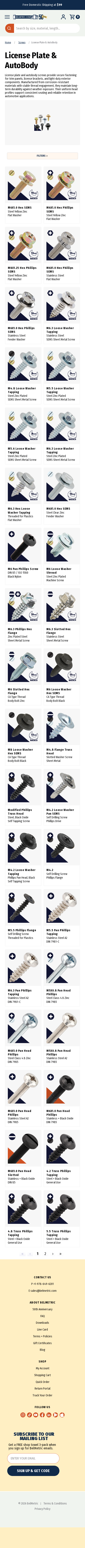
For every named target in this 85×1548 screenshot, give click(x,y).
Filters (41, 155)
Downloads (42, 1323)
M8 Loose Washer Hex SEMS (20, 751)
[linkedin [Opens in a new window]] (48, 1414)
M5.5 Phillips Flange (22, 930)
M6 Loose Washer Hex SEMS (58, 691)
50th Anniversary (42, 1309)
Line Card (42, 1329)
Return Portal (42, 1388)
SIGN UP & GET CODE (33, 1471)
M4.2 (49, 870)
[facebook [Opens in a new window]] (42, 1414)
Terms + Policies (42, 1336)
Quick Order (43, 1382)
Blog (42, 1350)
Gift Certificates (42, 1343)
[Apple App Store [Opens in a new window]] (62, 1414)
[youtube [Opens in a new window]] (35, 1414)
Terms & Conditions (55, 1503)
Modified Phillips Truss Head (20, 811)
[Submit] (9, 28)
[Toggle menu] (6, 17)
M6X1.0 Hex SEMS (20, 207)
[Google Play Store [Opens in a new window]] (55, 1414)
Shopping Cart (42, 1375)
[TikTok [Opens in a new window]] (29, 1414)
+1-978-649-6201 (43, 1284)
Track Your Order (42, 1395)
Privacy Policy (42, 1509)
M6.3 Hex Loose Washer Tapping (19, 510)
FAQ (42, 1316)
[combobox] (42, 28)
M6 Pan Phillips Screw (23, 569)
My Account (42, 1368)
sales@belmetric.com (44, 1291)
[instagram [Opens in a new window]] (22, 1414)
